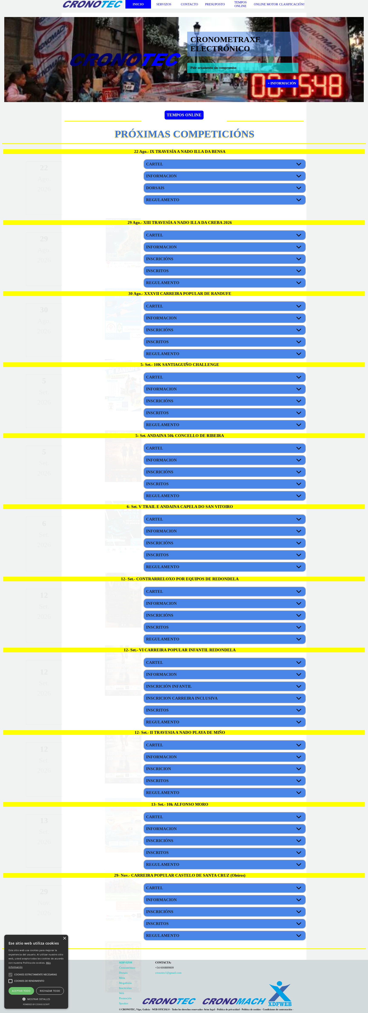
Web (121, 993)
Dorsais (123, 972)
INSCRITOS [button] (157, 271)
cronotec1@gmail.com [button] (168, 972)
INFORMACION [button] (161, 176)
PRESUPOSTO (215, 4)
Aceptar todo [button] (21, 990)
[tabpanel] (83, 188)
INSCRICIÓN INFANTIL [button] (169, 686)
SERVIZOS (163, 4)
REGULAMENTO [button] (162, 200)
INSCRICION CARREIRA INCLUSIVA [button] (182, 698)
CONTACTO (189, 4)
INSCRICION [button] (158, 769)
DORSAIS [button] (155, 188)
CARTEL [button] (154, 164)
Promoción (125, 998)
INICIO (138, 4)
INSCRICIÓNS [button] (159, 259)
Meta (122, 977)
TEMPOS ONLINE (240, 4)
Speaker (123, 1003)
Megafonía (125, 983)
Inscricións (125, 988)
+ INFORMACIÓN (282, 83)
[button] (123, 162)
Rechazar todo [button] (50, 990)
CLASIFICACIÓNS (292, 4)
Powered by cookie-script (36, 1004)
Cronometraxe (127, 967)
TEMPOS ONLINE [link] (184, 115)
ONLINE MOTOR (266, 4)
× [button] (64, 938)
